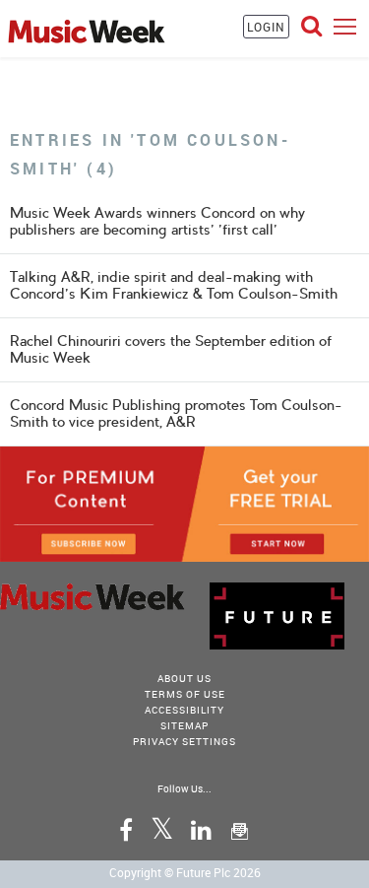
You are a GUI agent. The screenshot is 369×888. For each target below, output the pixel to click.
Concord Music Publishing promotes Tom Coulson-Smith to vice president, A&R (176, 413)
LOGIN (266, 26)
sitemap (184, 725)
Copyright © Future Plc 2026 (185, 872)
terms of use (185, 694)
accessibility (184, 710)
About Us (184, 678)
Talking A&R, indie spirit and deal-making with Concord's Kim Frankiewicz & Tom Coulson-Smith (174, 285)
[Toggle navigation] (345, 26)
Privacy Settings (184, 741)
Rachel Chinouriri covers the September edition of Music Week (171, 349)
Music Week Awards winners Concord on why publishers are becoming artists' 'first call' (157, 221)
